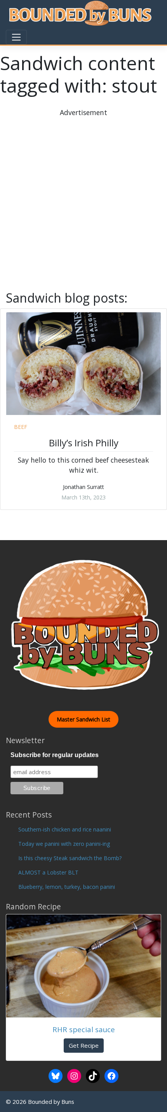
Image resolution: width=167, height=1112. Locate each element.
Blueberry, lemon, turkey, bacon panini (66, 886)
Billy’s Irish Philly (83, 442)
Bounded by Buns (51, 1101)
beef (20, 426)
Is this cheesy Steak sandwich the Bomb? (70, 858)
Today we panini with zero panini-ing (64, 843)
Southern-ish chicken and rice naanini (64, 829)
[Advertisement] (83, 201)
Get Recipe (84, 1045)
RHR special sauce (83, 1029)
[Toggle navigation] (16, 37)
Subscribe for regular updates (54, 755)
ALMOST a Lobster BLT (48, 872)
